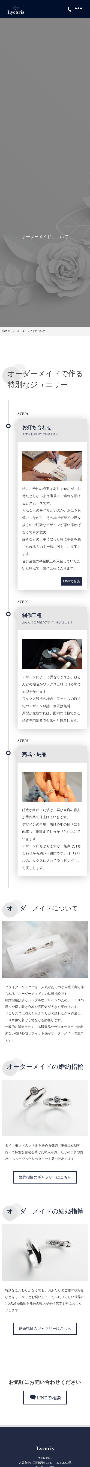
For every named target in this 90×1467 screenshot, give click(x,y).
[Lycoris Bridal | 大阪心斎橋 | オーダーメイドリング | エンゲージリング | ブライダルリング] (15, 9)
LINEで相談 (71, 581)
